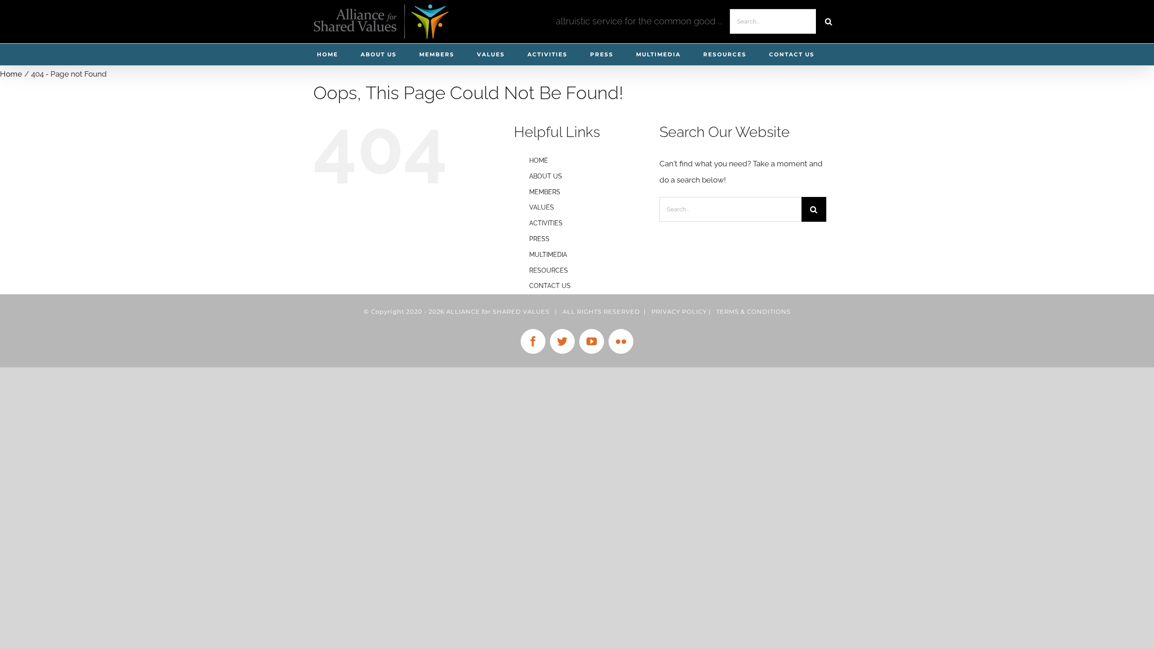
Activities (546, 223)
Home (538, 160)
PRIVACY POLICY (679, 311)
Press (539, 238)
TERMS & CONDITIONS (753, 311)
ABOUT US (545, 176)
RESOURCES (548, 270)
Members (544, 192)
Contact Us (550, 285)
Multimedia (548, 254)
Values (541, 207)
